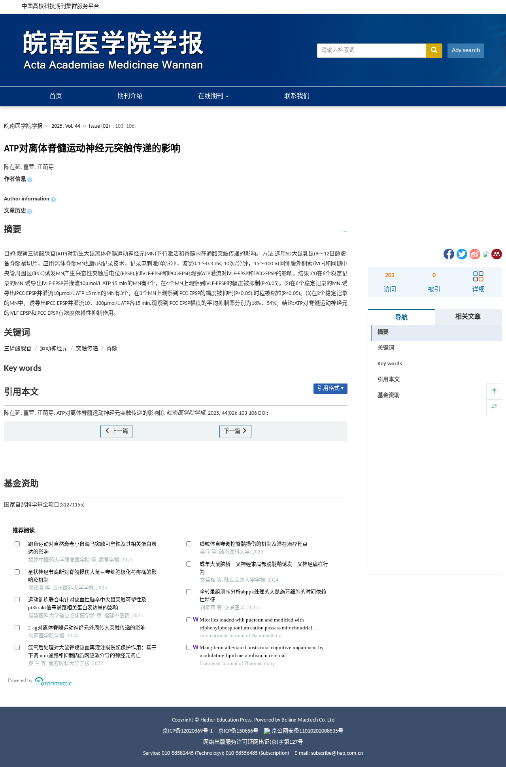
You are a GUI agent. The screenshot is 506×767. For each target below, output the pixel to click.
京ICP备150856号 (238, 731)
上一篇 (119, 432)
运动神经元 (54, 349)
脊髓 (111, 349)
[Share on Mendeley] (496, 254)
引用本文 (389, 380)
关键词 (386, 348)
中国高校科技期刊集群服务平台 (60, 6)
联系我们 (297, 96)
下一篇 (233, 432)
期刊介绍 (130, 96)
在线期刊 (211, 96)
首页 (55, 96)
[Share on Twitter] (461, 254)
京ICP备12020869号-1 (187, 731)
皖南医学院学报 (23, 126)
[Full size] (494, 407)
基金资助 (389, 396)
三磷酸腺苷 (18, 349)
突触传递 (87, 349)
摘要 (383, 332)
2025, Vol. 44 (66, 126)
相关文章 (468, 317)
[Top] (494, 391)
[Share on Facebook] (448, 254)
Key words (390, 364)
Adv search (466, 50)
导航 (401, 318)
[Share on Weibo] (474, 254)
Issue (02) (99, 126)
